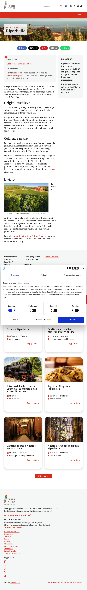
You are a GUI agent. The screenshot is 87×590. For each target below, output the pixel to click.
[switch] (33, 310)
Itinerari (7, 541)
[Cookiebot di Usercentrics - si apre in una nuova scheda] (69, 268)
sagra (52, 169)
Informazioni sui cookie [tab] (72, 275)
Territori (7, 537)
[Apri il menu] (80, 15)
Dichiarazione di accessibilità (73, 582)
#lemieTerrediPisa (11, 532)
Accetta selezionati (43, 320)
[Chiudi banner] (83, 268)
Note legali (58, 582)
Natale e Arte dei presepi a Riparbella (63, 447)
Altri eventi (43, 476)
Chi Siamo (8, 549)
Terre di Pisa (15, 583)
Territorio (12, 27)
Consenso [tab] (15, 275)
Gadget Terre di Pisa (12, 554)
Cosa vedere (12, 64)
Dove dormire (25, 64)
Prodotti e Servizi (11, 546)
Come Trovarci (52, 257)
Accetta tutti (71, 320)
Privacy (50, 582)
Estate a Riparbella (18, 329)
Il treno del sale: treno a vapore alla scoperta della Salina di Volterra (22, 389)
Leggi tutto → (33, 343)
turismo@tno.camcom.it (14, 527)
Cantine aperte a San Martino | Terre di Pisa (61, 330)
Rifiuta (16, 320)
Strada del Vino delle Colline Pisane (28, 236)
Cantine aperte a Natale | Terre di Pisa (21, 447)
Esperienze (8, 534)
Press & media (10, 551)
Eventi (6, 539)
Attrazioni (8, 544)
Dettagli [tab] (43, 275)
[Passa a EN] (66, 6)
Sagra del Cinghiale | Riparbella (60, 387)
